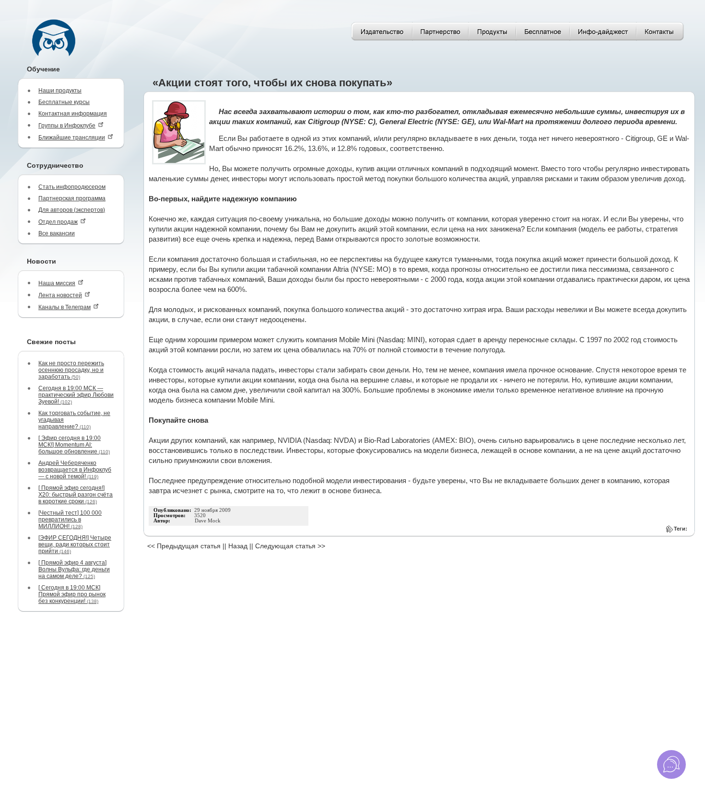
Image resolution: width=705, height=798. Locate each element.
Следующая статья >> (290, 546)
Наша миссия (56, 283)
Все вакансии (56, 233)
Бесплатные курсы (64, 102)
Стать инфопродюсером (72, 187)
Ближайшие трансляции (71, 137)
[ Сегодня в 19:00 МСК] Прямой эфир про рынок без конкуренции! (72, 594)
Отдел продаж (58, 222)
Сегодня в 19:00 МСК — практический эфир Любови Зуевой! (76, 395)
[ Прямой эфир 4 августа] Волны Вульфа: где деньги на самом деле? (74, 569)
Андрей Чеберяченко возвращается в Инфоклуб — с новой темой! (74, 470)
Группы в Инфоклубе (66, 125)
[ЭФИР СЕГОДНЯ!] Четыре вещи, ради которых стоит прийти (74, 544)
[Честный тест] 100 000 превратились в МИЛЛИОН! (70, 519)
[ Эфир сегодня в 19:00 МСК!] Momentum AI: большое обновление (74, 445)
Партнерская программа (72, 198)
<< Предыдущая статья (184, 546)
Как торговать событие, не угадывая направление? (74, 420)
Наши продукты (60, 90)
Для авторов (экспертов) (71, 210)
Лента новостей (60, 295)
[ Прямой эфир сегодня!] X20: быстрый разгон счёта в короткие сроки (75, 495)
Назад (237, 546)
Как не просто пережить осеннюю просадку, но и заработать (71, 370)
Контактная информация (72, 113)
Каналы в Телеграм (64, 307)
